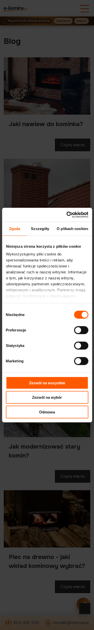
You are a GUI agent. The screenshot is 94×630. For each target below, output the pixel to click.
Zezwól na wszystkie (47, 383)
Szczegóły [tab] (40, 228)
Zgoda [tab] (14, 228)
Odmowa (47, 412)
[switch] (81, 330)
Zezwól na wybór (47, 397)
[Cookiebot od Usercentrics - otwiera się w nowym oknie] (67, 215)
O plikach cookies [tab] (72, 228)
